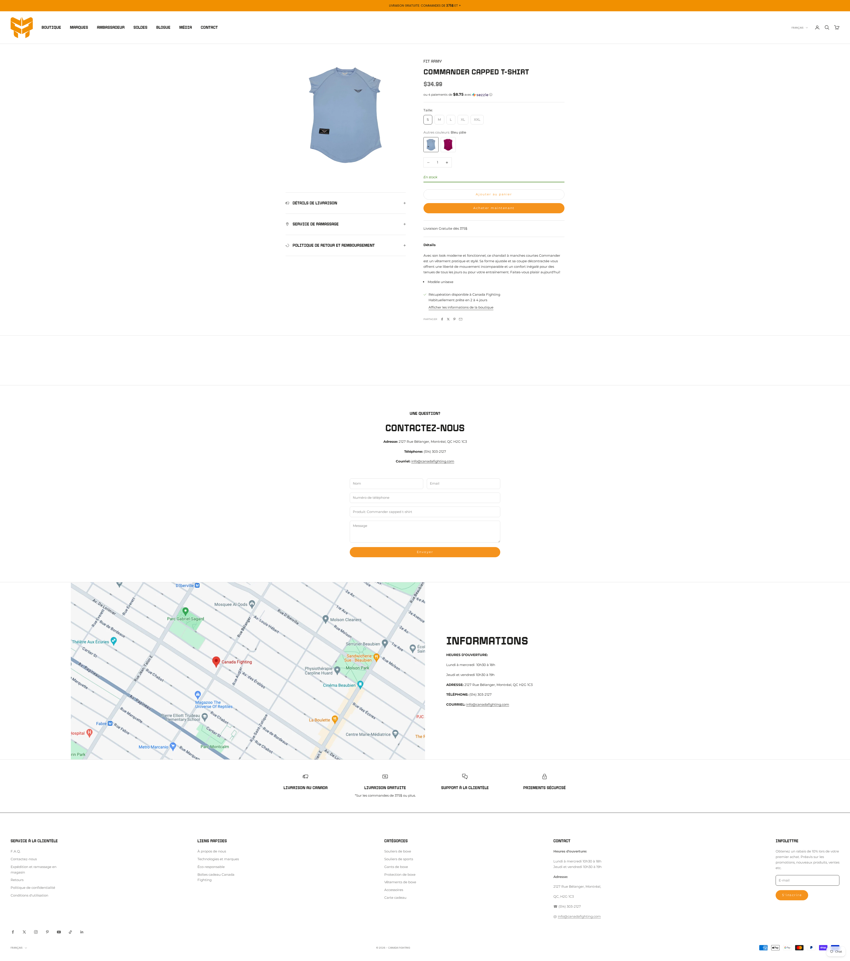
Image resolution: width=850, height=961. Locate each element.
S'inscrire (792, 895)
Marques (79, 27)
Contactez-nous (24, 859)
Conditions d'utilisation (29, 895)
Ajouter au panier (494, 194)
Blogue (163, 27)
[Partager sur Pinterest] (454, 319)
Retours (17, 880)
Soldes (140, 27)
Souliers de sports (398, 859)
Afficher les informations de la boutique (461, 307)
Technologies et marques (218, 859)
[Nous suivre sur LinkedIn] (82, 932)
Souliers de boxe (397, 851)
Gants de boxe (396, 867)
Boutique (51, 27)
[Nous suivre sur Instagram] (36, 932)
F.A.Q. (16, 851)
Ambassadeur (111, 27)
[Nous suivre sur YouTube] (59, 932)
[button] (493, 94)
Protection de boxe (399, 874)
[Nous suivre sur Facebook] (13, 932)
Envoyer (425, 552)
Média (185, 27)
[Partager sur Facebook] (442, 319)
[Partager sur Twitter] (448, 319)
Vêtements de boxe (400, 882)
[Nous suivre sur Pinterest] (47, 932)
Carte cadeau (395, 897)
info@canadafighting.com (432, 461)
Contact (209, 27)
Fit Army (432, 61)
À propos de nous (211, 851)
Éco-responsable (211, 867)
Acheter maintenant (493, 208)
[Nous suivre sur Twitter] (24, 932)
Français (798, 27)
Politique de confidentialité (33, 887)
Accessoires (393, 890)
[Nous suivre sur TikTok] (70, 932)
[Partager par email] (460, 319)
